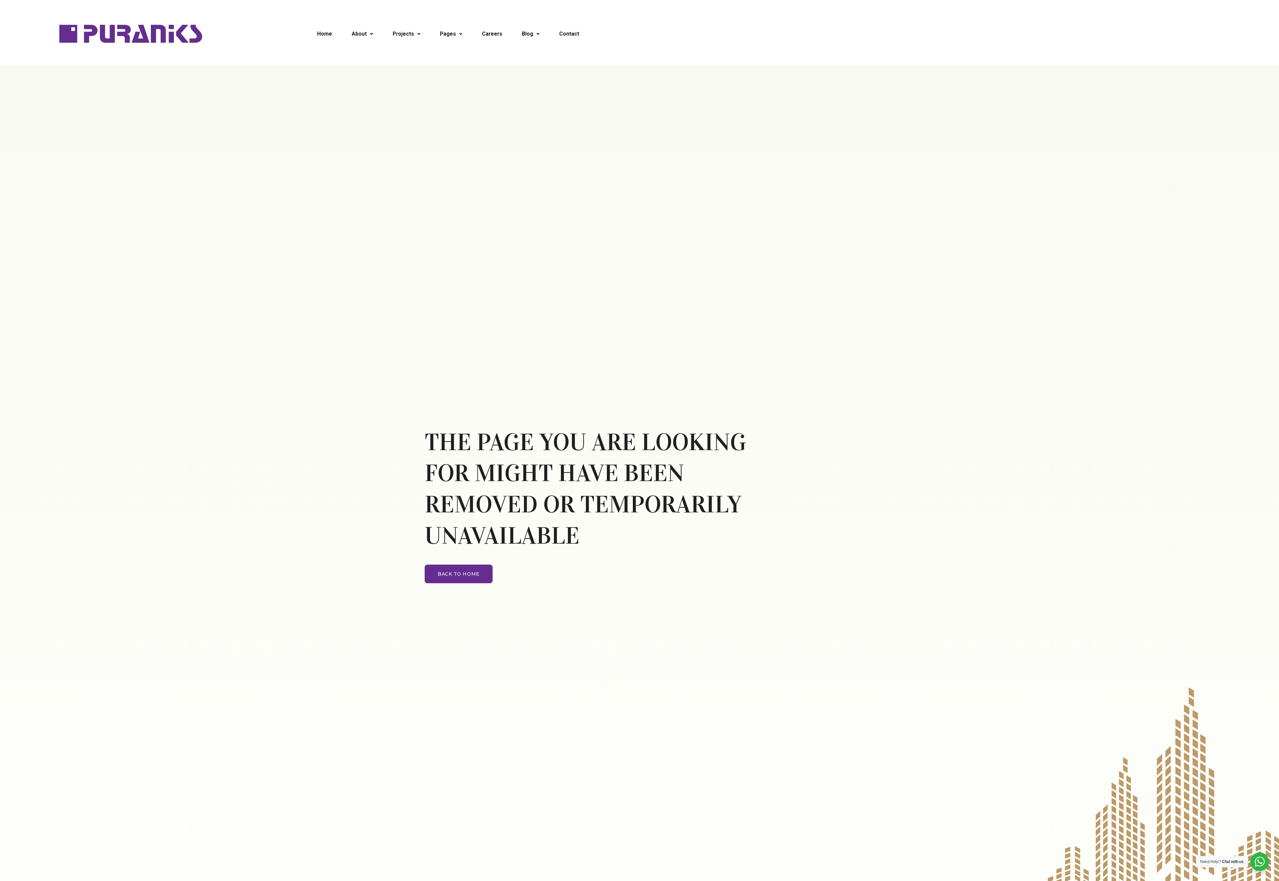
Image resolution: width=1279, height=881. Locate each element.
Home (324, 34)
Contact (569, 34)
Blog (527, 34)
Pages (448, 34)
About (359, 34)
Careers (492, 34)
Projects (403, 34)
